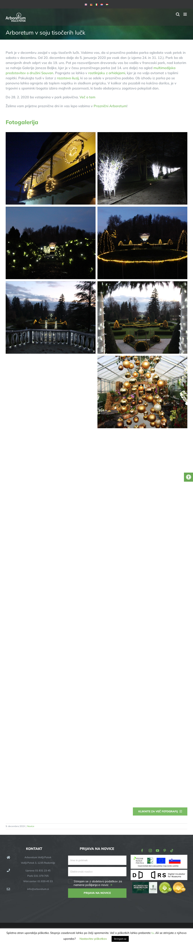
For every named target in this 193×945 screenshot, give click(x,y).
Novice (30, 826)
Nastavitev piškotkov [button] (93, 938)
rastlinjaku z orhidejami (106, 73)
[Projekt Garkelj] (159, 857)
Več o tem (87, 97)
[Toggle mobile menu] (185, 14)
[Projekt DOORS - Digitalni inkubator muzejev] (159, 872)
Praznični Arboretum (110, 106)
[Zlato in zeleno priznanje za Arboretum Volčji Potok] (172, 884)
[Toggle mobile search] (178, 14)
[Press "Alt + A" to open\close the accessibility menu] (188, 477)
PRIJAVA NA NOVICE (97, 893)
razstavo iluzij (68, 78)
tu (152, 933)
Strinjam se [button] (120, 938)
